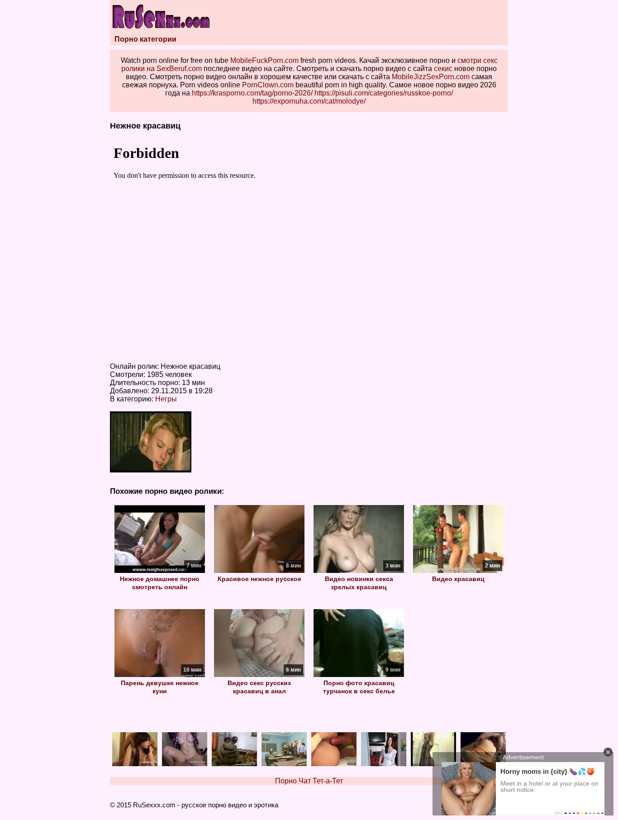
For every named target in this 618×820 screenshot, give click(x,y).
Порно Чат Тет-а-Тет (309, 781)
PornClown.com (268, 85)
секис (443, 68)
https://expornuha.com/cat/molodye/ (309, 101)
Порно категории (145, 39)
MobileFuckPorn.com (264, 60)
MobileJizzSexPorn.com (431, 77)
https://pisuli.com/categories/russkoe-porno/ (383, 93)
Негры (166, 399)
